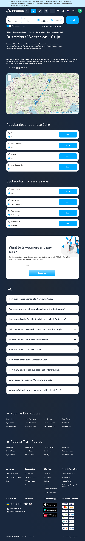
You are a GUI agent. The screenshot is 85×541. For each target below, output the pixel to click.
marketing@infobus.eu (17, 511)
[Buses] (33, 11)
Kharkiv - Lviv (66, 423)
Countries (47, 474)
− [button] (9, 79)
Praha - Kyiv (10, 419)
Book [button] (68, 135)
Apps (27, 485)
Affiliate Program (30, 481)
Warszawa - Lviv (49, 426)
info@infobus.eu (15, 508)
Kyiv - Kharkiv (10, 455)
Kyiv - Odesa (29, 447)
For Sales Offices (30, 477)
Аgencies (47, 485)
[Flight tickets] (46, 11)
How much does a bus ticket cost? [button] (25, 349)
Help (7, 481)
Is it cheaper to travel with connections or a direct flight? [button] (36, 329)
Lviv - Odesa (66, 447)
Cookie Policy (66, 481)
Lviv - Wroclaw (11, 426)
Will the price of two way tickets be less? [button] (28, 339)
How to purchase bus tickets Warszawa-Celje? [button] (31, 299)
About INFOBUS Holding (14, 477)
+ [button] (9, 76)
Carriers (46, 481)
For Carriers (29, 474)
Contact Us (11, 498)
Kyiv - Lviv (9, 447)
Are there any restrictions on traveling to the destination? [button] (37, 309)
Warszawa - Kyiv (30, 426)
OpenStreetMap (66, 113)
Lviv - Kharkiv (66, 426)
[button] (52, 11)
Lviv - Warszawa (30, 423)
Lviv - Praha (66, 419)
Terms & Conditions (68, 474)
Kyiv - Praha (10, 423)
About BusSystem (12, 474)
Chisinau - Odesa (49, 423)
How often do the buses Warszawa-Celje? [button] (28, 359)
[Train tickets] (39, 11)
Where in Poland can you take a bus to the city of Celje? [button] (35, 390)
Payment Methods (50, 492)
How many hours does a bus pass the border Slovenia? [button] (34, 369)
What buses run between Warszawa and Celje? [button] (31, 380)
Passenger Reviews (50, 488)
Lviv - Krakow (48, 419)
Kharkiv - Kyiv (29, 455)
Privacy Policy (66, 477)
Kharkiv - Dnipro (49, 447)
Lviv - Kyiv (47, 455)
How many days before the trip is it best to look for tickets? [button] (37, 319)
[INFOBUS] (15, 11)
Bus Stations (48, 477)
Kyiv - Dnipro (29, 451)
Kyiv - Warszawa (30, 419)
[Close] (76, 3)
